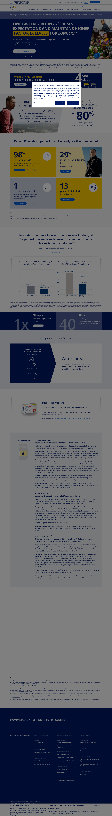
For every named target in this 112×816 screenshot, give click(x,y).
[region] (56, 94)
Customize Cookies (39, 103)
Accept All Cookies (73, 103)
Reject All (60, 103)
